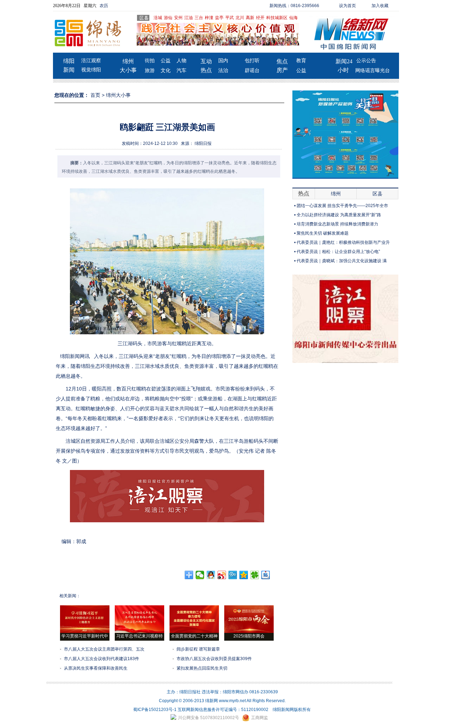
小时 (343, 70)
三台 (199, 17)
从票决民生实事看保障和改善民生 (95, 668)
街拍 (150, 60)
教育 (301, 60)
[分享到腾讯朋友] (254, 575)
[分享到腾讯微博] (232, 575)
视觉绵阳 (91, 69)
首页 (95, 95)
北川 (240, 17)
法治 (223, 70)
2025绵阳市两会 (248, 636)
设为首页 (347, 5)
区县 (377, 193)
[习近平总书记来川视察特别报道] (139, 631)
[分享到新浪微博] (222, 575)
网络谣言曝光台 (372, 70)
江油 (188, 17)
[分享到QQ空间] (243, 575)
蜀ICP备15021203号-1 (155, 709)
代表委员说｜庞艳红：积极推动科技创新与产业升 (343, 242)
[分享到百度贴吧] (265, 575)
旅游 (150, 70)
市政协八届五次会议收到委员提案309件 (214, 658)
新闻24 (343, 61)
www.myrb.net (232, 700)
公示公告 (366, 60)
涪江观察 (91, 60)
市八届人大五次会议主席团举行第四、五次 (104, 649)
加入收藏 (379, 5)
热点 (206, 70)
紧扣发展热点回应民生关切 (202, 668)
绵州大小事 (118, 95)
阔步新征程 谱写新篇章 (198, 649)
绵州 (128, 61)
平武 (229, 17)
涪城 (158, 17)
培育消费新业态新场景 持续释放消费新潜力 (337, 224)
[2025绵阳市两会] (249, 631)
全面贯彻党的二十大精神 (194, 636)
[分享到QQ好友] (211, 575)
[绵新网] (345, 361)
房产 (282, 70)
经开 (260, 17)
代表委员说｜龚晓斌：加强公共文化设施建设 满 (342, 260)
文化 (166, 70)
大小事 (128, 70)
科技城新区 (276, 17)
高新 (250, 17)
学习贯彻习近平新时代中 (84, 636)
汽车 (181, 70)
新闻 (69, 70)
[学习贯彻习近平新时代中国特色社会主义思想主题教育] (84, 631)
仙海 (293, 17)
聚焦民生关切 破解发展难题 (323, 233)
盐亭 (219, 17)
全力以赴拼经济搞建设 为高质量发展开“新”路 (339, 214)
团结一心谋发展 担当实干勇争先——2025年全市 (342, 205)
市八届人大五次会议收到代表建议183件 (101, 658)
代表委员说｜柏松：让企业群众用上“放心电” (338, 251)
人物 (181, 60)
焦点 (282, 61)
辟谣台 (252, 70)
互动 (206, 61)
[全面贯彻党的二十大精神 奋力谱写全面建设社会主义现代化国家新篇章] (194, 631)
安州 (178, 17)
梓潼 (209, 17)
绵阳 (69, 61)
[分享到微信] (200, 575)
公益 (166, 60)
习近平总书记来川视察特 (139, 636)
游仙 (168, 17)
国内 (223, 60)
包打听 (252, 60)
